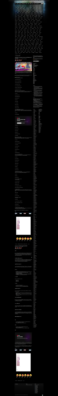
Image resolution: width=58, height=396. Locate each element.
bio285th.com (35, 136)
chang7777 (30, 11)
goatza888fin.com (24, 16)
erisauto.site (41, 12)
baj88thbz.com (21, 8)
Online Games (23, 27)
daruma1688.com (40, 11)
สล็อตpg (40, 105)
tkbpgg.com (16, 40)
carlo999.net (16, 11)
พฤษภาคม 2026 (36, 387)
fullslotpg (24, 15)
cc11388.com (24, 11)
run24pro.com (35, 238)
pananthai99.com (31, 27)
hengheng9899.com (35, 16)
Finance (34, 154)
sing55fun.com (16, 36)
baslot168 (30, 8)
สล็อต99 (34, 76)
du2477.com (29, 12)
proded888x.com (19, 31)
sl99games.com (25, 36)
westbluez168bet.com (22, 44)
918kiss (39, 116)
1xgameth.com (37, 3)
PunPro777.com (34, 31)
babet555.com (40, 7)
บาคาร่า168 (18, 48)
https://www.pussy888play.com (35, 65)
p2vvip (28, 27)
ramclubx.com (22, 32)
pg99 (33, 67)
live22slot (31, 20)
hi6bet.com (42, 16)
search (39, 0)
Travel (24, 40)
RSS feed (34, 59)
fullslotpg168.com (27, 15)
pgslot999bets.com (35, 221)
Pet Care (15, 28)
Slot (27, 36)
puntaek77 (37, 31)
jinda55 (39, 99)
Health (32, 16)
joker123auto (35, 174)
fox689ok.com (19, 15)
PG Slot (19, 28)
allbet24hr (18, 7)
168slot (26, 3)
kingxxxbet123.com (32, 19)
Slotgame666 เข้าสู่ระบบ (41, 36)
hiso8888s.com (35, 169)
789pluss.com (41, 4)
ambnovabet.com (27, 7)
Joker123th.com (19, 19)
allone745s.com (21, 7)
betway (33, 82)
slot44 (33, 74)
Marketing (25, 23)
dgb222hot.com (18, 12)
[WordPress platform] (42, 395)
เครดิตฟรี (21, 52)
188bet (28, 3)
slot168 (35, 36)
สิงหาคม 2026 (36, 385)
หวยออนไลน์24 (35, 320)
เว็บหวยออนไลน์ (40, 52)
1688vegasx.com (23, 3)
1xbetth (34, 3)
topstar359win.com (19, 40)
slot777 (37, 36)
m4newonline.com (35, 190)
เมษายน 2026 (36, 388)
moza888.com (32, 24)
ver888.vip (15, 44)
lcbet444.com (24, 20)
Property (22, 31)
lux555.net (34, 188)
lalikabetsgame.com (20, 20)
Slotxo (35, 102)
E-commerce (32, 12)
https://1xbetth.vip (34, 79)
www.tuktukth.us (33, 44)
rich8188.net (35, 236)
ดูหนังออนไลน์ (34, 63)
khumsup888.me (25, 19)
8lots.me (34, 116)
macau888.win (16, 23)
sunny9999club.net (35, 261)
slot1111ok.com (33, 36)
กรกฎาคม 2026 (36, 386)
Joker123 (34, 100)
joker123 (34, 64)
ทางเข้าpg (34, 300)
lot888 (34, 186)
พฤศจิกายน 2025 (36, 391)
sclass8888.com (35, 243)
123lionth (17, 3)
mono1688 (25, 24)
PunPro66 (25, 31)
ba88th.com (37, 7)
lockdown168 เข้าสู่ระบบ (38, 20)
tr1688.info (22, 40)
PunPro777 (31, 31)
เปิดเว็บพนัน (27, 52)
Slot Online (29, 36)
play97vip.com (35, 223)
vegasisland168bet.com (36, 281)
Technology (35, 262)
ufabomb (40, 40)
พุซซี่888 (34, 48)
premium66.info (16, 31)
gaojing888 (36, 15)
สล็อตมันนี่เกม (35, 314)
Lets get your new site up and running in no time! (30, 0)
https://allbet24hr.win (35, 80)
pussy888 (39, 121)
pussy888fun (16, 32)
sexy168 (34, 244)
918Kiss (36, 98)
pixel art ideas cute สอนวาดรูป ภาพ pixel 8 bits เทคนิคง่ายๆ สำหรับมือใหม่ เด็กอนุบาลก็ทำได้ (28, 1)
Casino (21, 11)
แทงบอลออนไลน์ (35, 326)
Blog (35, 0)
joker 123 (34, 72)
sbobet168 (34, 242)
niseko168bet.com (35, 204)
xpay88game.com (40, 44)
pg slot (33, 83)
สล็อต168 (41, 104)
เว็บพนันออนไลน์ (36, 52)
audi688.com (34, 7)
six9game (19, 36)
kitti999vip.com (36, 19)
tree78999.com (27, 40)
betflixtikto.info (40, 8)
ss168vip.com (35, 257)
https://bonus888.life (35, 75)
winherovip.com (26, 44)
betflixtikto (37, 8)
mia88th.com (16, 24)
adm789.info (16, 7)
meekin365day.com (31, 23)
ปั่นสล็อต (24, 48)
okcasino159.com (16, 27)
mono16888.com (28, 24)
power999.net (35, 224)
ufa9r (36, 40)
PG (17, 28)
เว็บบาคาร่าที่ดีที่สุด (33, 52)
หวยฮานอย (16, 52)
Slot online (39, 124)
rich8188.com (40, 32)
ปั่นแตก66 (26, 48)
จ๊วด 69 (34, 295)
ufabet (38, 40)
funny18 (30, 15)
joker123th (15, 19)
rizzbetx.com (35, 237)
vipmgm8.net (18, 44)
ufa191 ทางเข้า (34, 40)
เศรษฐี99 (36, 107)
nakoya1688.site (35, 202)
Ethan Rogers (19, 231)
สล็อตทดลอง (34, 78)
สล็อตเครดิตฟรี (38, 106)
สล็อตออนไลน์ (35, 106)
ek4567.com (35, 12)
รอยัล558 (39, 48)
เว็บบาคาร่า (29, 52)
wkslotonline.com (29, 44)
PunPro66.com (28, 31)
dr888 (20, 12)
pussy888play (19, 32)
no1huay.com (35, 205)
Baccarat (15, 8)
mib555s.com (19, 24)
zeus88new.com (35, 293)
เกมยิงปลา (18, 52)
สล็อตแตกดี (35, 318)
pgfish (30, 28)
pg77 (28, 28)
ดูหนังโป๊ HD (40, 130)
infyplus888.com (35, 171)
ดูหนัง (34, 297)
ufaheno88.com (35, 273)
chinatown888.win (33, 11)
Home (15, 3)
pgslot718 (40, 28)
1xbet (32, 3)
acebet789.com (35, 121)
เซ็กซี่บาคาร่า (24, 52)
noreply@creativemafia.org (20, 233)
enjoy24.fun (38, 12)
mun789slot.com (35, 24)
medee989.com (28, 23)
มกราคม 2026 (36, 390)
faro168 (34, 152)
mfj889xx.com (39, 23)
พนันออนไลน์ (32, 48)
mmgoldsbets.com (22, 24)
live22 (29, 20)
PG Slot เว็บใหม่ (25, 28)
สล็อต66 (34, 71)
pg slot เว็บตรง (22, 28)
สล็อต (36, 104)
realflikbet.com (28, 32)
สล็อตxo (41, 105)
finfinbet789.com (35, 155)
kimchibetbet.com (29, 19)
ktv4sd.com (39, 19)
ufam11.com (35, 274)
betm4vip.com (35, 134)
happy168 (30, 16)
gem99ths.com (39, 15)
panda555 (37, 27)
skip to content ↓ (42, 0)
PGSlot (38, 28)
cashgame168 (19, 11)
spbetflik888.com (35, 255)
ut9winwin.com (35, 280)
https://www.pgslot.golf (35, 66)
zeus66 (34, 292)
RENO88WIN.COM (34, 32)
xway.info (34, 288)
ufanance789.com (35, 276)
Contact (24, 0)
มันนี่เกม (37, 48)
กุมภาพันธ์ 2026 (36, 389)
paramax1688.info (41, 27)
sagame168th (35, 240)
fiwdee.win (15, 15)
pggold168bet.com (33, 28)
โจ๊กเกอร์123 (38, 107)
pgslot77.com (35, 219)
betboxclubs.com (33, 8)
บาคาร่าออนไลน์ (21, 48)
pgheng (35, 28)
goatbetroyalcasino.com (20, 16)
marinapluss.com (19, 23)
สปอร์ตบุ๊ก (42, 48)
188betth (30, 3)
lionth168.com (27, 20)
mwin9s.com (39, 24)
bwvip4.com (35, 138)
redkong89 (31, 32)
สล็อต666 (34, 105)
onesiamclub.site (20, 27)
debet (15, 12)
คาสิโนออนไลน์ (37, 102)
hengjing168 (39, 16)
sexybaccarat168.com (35, 245)
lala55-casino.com (16, 20)
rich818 (37, 32)
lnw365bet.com (34, 20)
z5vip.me (34, 290)
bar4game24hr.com (27, 8)
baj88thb (18, 8)
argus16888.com (31, 7)
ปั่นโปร (39, 118)
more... (23, 380)
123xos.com (20, 3)
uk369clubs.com (35, 278)
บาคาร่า (15, 48)
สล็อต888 (38, 105)
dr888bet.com (23, 12)
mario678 (22, 23)
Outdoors (26, 27)
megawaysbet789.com (35, 23)
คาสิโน (34, 294)
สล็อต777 (36, 105)
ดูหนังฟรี (34, 69)
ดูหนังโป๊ (39, 132)
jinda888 (34, 173)
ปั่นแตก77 (29, 48)
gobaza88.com (27, 16)
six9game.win (22, 36)
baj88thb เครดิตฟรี (18, 109)
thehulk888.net (35, 264)
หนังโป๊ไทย (39, 131)
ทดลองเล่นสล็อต (35, 299)
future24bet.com (33, 15)
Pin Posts (37, 0)
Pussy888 (39, 31)
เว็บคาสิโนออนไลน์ (40, 123)
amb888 (24, 7)
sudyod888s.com (35, 260)
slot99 (33, 73)
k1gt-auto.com (22, 19)
